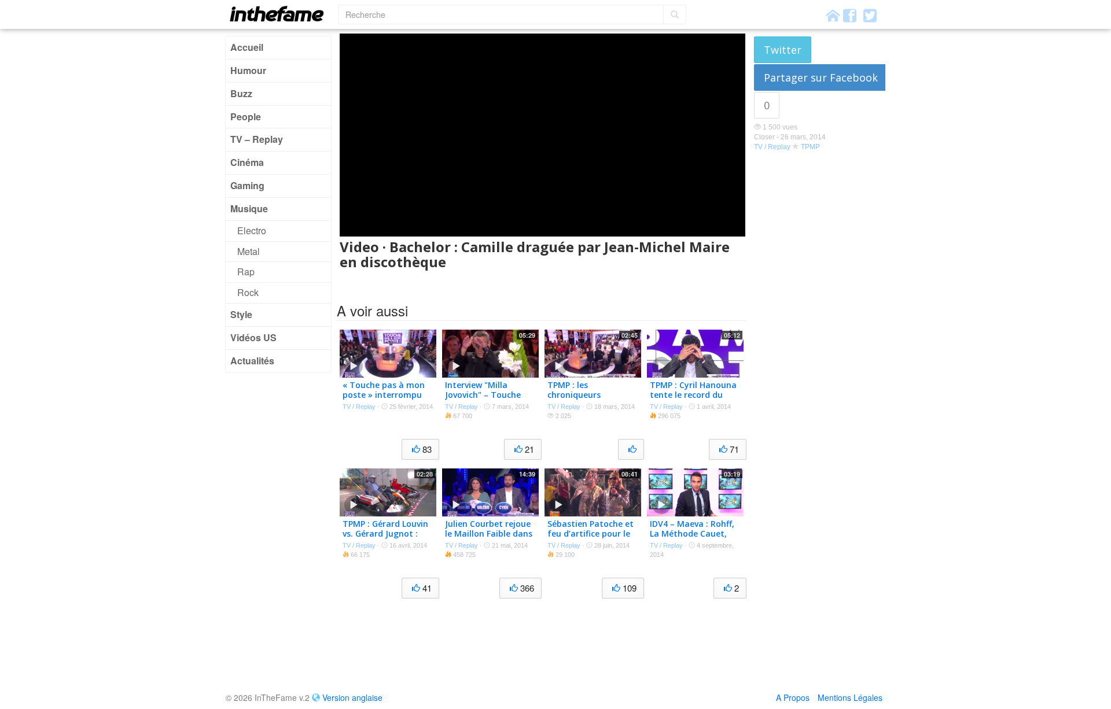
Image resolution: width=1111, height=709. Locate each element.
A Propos (793, 697)
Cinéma (247, 162)
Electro (251, 230)
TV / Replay (772, 147)
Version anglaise (352, 697)
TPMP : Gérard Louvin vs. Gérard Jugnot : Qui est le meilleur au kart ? (386, 538)
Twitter (782, 50)
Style (241, 314)
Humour (248, 70)
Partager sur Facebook (821, 77)
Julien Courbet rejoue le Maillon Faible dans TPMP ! (488, 533)
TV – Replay (256, 139)
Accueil (246, 47)
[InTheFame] (281, 13)
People (245, 116)
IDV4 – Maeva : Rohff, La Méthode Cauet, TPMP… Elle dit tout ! (692, 533)
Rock (248, 292)
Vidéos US (253, 337)
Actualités (252, 360)
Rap (246, 271)
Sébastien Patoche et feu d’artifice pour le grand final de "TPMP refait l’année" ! (590, 538)
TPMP (810, 147)
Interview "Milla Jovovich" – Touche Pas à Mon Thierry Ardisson (483, 399)
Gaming (247, 185)
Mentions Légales (850, 697)
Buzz (241, 93)
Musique (249, 208)
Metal (248, 251)
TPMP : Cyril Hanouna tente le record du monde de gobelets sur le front (693, 399)
